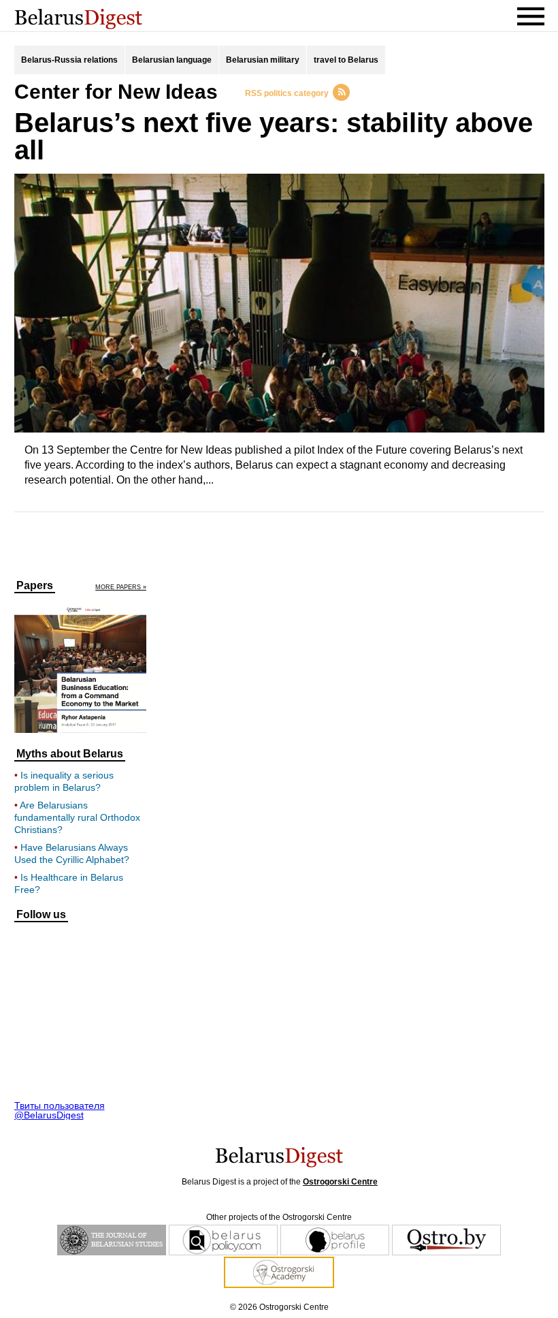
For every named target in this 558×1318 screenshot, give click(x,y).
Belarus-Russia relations (69, 60)
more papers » (120, 587)
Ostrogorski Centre (340, 1182)
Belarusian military (262, 60)
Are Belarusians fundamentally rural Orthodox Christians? (77, 817)
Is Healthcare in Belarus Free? (68, 883)
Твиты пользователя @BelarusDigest (59, 1110)
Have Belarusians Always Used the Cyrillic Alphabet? (71, 853)
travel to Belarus (346, 60)
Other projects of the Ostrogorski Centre (279, 1217)
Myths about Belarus (69, 754)
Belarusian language (172, 60)
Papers (34, 585)
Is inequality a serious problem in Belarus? (64, 781)
